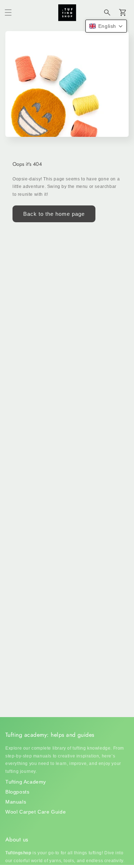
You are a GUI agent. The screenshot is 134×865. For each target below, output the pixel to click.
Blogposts (17, 792)
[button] (8, 12)
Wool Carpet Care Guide (35, 812)
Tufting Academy (25, 782)
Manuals (15, 802)
